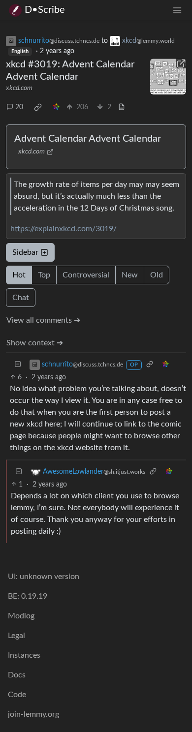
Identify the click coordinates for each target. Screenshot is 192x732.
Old (156, 275)
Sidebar (25, 252)
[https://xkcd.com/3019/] (168, 77)
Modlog (21, 616)
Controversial (86, 275)
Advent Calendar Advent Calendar (87, 139)
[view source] (121, 107)
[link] (38, 107)
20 (19, 107)
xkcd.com (19, 88)
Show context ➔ (34, 343)
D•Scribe (45, 10)
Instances (24, 655)
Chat (20, 298)
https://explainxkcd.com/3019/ (63, 229)
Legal (16, 636)
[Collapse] (18, 364)
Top (44, 275)
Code (17, 695)
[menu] (177, 10)
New (130, 275)
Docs (17, 675)
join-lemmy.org (33, 714)
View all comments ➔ (43, 320)
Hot (19, 275)
